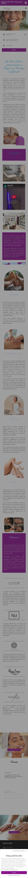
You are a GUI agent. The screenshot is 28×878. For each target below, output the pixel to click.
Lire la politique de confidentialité (9, 869)
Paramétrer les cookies (14, 875)
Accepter (14, 872)
